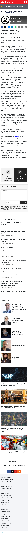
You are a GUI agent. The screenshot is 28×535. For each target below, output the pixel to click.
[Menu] (25, 2)
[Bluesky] (9, 27)
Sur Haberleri (5, 493)
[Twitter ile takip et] (12, 471)
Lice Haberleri (5, 500)
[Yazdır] (22, 27)
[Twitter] (5, 27)
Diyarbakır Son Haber (7, 488)
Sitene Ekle (13, 467)
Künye (10, 465)
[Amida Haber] (7, 2)
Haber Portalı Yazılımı (8, 533)
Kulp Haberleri (5, 502)
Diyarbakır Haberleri (7, 477)
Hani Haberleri (5, 504)
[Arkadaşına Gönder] (19, 27)
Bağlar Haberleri (6, 491)
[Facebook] (2, 27)
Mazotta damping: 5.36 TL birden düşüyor (15, 6)
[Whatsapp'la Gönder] (15, 27)
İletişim (14, 465)
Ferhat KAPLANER (18, 11)
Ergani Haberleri (6, 520)
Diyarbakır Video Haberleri (8, 484)
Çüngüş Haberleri (6, 514)
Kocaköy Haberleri (6, 523)
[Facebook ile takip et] (9, 471)
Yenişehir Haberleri (6, 495)
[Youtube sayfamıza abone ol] (15, 471)
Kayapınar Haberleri (7, 498)
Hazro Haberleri (6, 507)
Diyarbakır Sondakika (7, 481)
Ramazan (17, 136)
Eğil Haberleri (5, 509)
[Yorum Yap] (26, 27)
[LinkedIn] (12, 27)
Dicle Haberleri (5, 518)
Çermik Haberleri (6, 511)
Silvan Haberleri (6, 525)
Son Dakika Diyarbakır (7, 479)
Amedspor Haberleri (7, 486)
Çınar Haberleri (5, 527)
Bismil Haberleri (6, 516)
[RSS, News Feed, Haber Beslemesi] (19, 471)
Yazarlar (11, 11)
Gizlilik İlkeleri (21, 465)
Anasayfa (5, 11)
